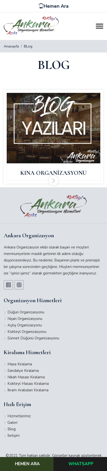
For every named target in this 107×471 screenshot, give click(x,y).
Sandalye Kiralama (23, 370)
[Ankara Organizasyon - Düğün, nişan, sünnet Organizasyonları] (53, 127)
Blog (11, 429)
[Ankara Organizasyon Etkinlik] (31, 25)
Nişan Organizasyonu (24, 318)
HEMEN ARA (27, 464)
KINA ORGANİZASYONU (53, 173)
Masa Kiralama (19, 364)
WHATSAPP (80, 464)
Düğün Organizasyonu (25, 312)
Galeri (12, 422)
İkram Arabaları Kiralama (28, 390)
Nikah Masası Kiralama (26, 377)
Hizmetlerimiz (19, 416)
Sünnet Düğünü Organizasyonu (33, 338)
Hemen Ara (56, 6)
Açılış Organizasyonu (24, 325)
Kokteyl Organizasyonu (26, 331)
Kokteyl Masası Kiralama (28, 383)
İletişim (13, 435)
